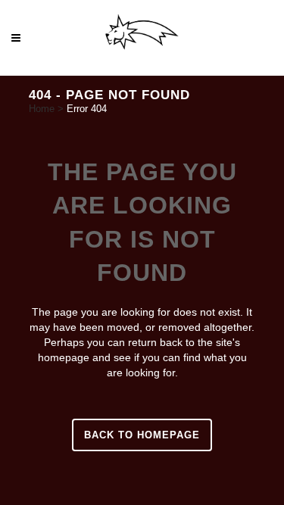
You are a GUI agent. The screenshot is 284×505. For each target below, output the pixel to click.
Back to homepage (142, 435)
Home (42, 108)
